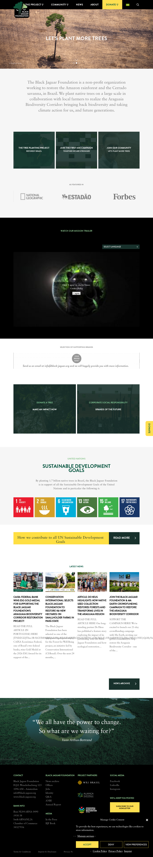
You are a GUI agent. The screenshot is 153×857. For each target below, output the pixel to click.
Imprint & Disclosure (47, 852)
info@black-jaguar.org (24, 793)
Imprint (128, 851)
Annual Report (53, 805)
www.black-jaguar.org (24, 797)
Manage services (85, 836)
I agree (76, 293)
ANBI (49, 801)
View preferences (136, 844)
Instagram (115, 789)
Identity (49, 793)
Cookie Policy (100, 851)
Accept (87, 844)
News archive (52, 781)
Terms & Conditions (22, 852)
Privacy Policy (115, 851)
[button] (147, 819)
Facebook (115, 781)
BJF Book (50, 823)
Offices (49, 785)
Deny (111, 844)
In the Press (51, 819)
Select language (112, 246)
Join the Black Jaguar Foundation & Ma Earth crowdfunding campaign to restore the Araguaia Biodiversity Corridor (124, 605)
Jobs (48, 789)
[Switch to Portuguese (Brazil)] (127, 4)
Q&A (49, 797)
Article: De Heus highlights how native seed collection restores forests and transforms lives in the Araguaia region (92, 605)
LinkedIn (114, 785)
